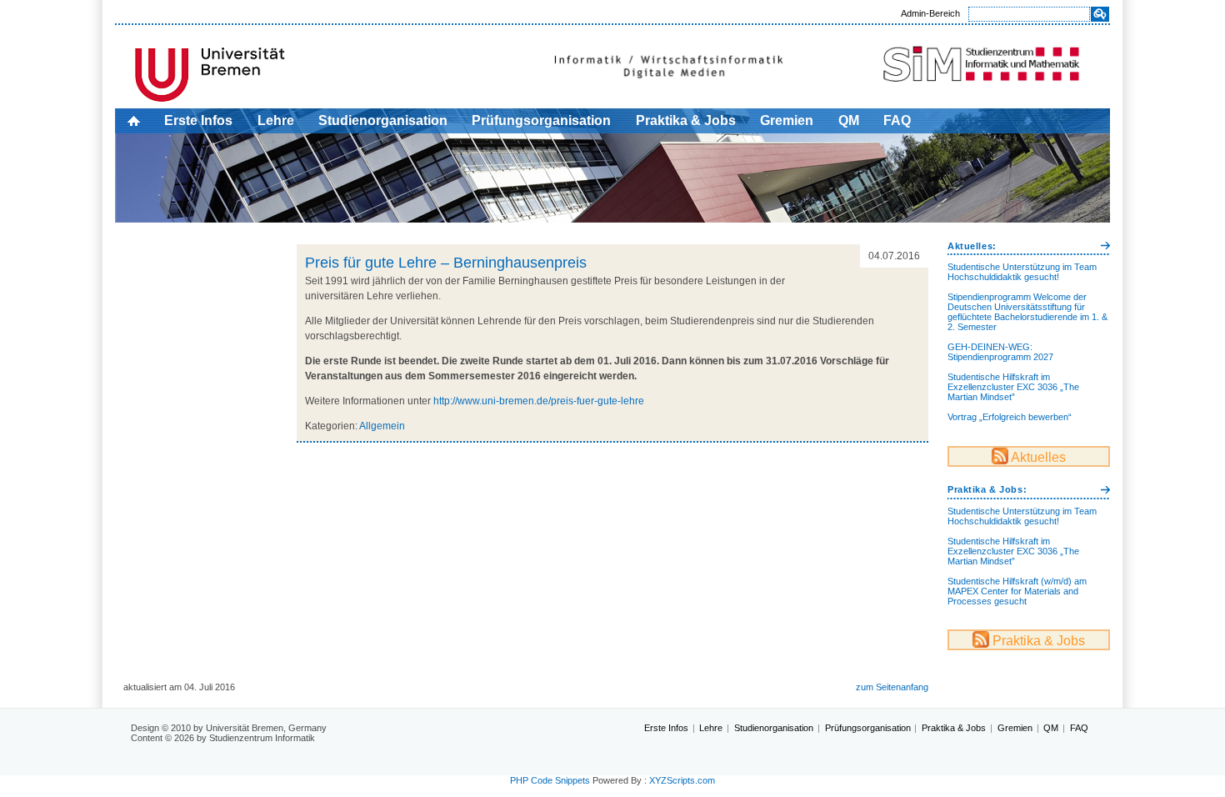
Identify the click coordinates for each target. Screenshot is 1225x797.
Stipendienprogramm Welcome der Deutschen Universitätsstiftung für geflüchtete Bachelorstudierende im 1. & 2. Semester (1028, 312)
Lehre (276, 120)
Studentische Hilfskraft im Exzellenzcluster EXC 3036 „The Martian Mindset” (1013, 387)
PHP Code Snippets (550, 780)
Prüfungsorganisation (541, 120)
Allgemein (382, 426)
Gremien (786, 120)
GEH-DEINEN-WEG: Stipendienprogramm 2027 (1000, 352)
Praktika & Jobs (686, 120)
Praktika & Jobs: (987, 489)
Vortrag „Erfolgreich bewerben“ (1010, 417)
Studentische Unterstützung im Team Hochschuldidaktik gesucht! (1022, 272)
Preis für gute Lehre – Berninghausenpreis (446, 262)
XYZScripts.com (682, 780)
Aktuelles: (972, 246)
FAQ (897, 120)
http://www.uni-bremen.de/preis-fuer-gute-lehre (537, 401)
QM (848, 120)
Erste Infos (198, 120)
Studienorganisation (383, 120)
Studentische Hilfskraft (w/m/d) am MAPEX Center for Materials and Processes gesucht (1017, 591)
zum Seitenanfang (892, 687)
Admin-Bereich (930, 13)
